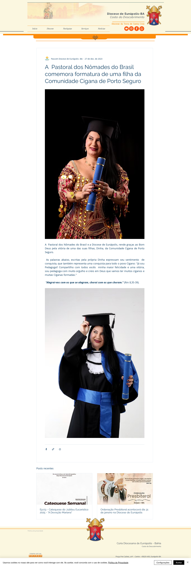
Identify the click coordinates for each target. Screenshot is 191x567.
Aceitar (179, 562)
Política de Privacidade (118, 562)
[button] (50, 29)
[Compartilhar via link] (53, 449)
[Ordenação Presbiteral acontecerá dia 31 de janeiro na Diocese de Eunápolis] (125, 489)
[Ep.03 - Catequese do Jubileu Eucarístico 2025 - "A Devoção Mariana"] (64, 489)
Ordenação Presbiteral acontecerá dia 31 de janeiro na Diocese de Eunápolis (124, 511)
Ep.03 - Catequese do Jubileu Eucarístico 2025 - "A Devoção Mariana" (64, 511)
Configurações (162, 562)
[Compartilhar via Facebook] (46, 449)
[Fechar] (187, 562)
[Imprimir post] (60, 449)
